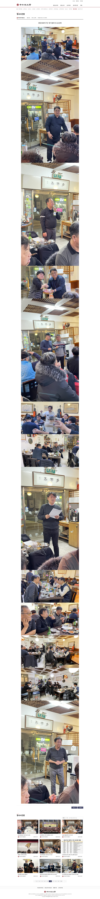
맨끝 (66, 881)
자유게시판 (50, 9)
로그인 (74, 1)
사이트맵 (81, 1)
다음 (63, 881)
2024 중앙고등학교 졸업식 (22, 874)
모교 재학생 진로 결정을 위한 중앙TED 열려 (70, 874)
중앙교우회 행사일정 (48, 887)
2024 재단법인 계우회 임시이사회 (46, 854)
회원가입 (77, 1)
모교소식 (66, 9)
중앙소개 (62, 5)
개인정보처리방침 (40, 887)
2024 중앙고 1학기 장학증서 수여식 (46, 835)
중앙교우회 (55, 5)
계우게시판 (75, 5)
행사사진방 (75, 9)
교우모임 (33, 9)
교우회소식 (25, 9)
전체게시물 (20, 9)
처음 (34, 881)
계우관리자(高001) (21, 17)
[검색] (82, 818)
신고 (74, 807)
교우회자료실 (56, 9)
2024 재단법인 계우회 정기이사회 (24, 835)
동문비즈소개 (80, 9)
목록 (80, 807)
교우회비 (69, 5)
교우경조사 (38, 9)
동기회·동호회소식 (44, 9)
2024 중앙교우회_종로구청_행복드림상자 (69, 854)
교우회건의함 (61, 9)
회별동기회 (55, 887)
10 (61, 881)
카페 (81, 5)
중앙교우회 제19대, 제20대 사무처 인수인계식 (48, 874)
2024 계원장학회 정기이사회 (67, 835)
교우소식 (29, 9)
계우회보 (70, 9)
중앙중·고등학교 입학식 (22, 854)
